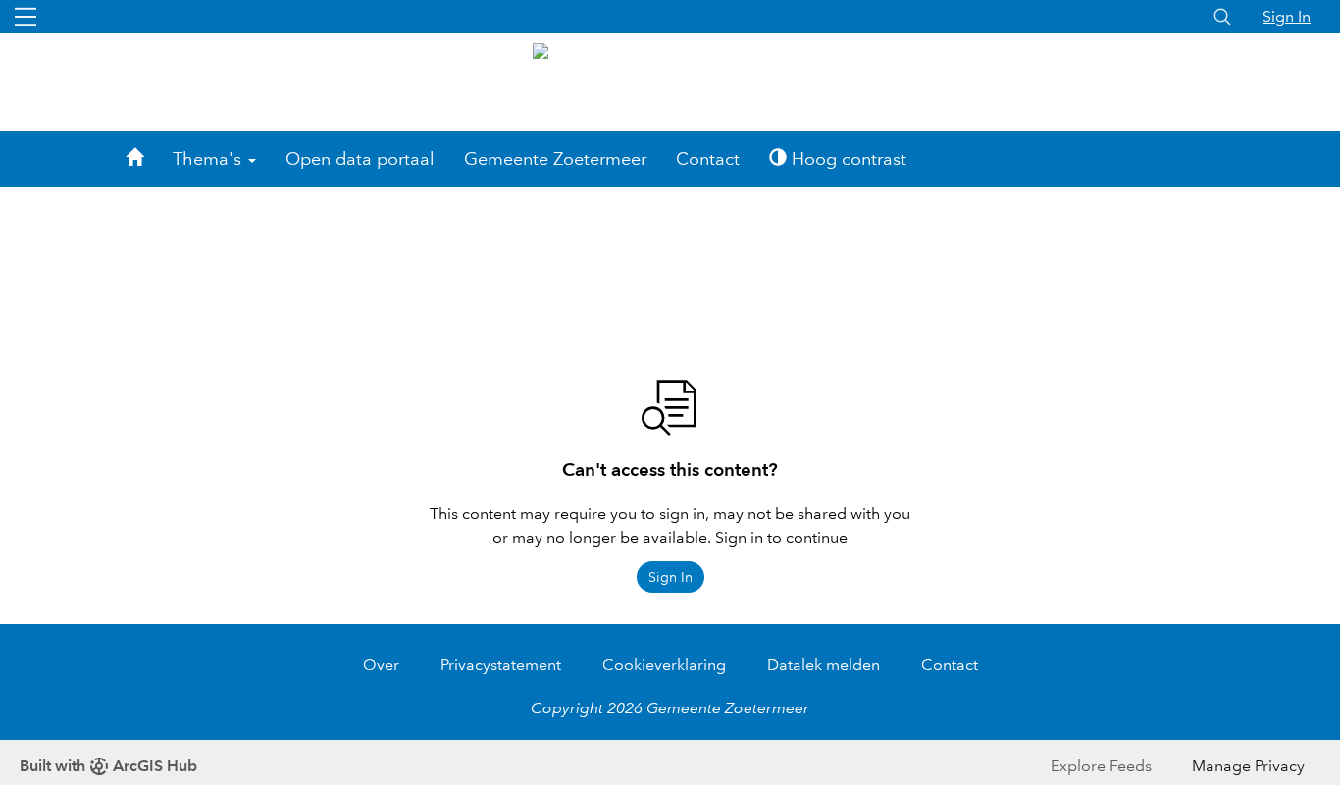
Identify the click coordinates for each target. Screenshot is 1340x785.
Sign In (1287, 16)
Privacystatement (500, 664)
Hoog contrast (846, 159)
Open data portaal (360, 159)
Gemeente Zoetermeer (555, 159)
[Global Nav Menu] (25, 16)
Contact (708, 159)
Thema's (209, 159)
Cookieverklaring (664, 664)
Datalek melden (823, 664)
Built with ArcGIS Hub (108, 766)
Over (381, 664)
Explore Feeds (1101, 766)
